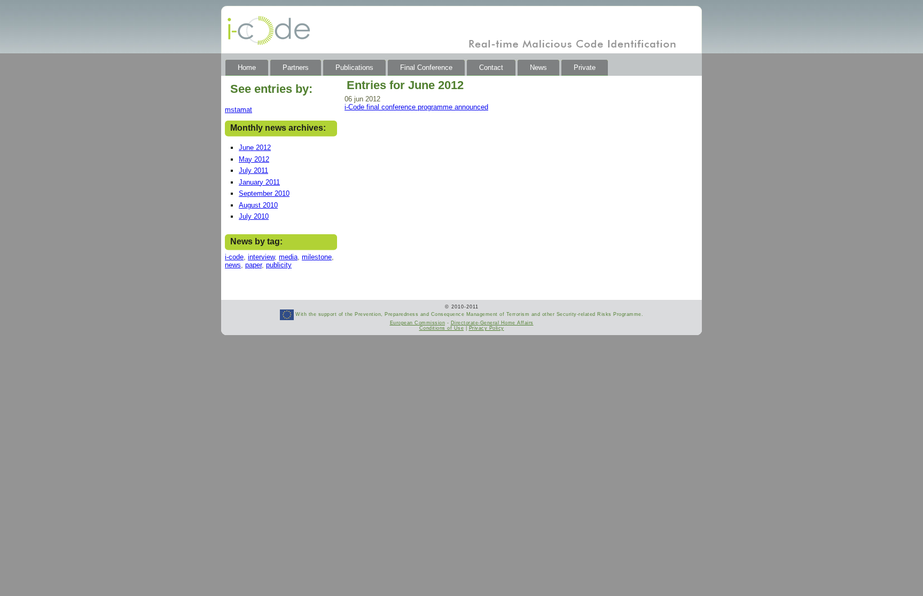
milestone (317, 257)
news (233, 265)
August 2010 (258, 205)
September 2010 (264, 193)
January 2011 (259, 182)
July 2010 (254, 216)
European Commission (417, 322)
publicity (279, 265)
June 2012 (255, 148)
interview (261, 257)
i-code (234, 257)
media (288, 257)
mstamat (238, 110)
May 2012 (254, 159)
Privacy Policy (486, 328)
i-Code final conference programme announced (416, 107)
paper (253, 265)
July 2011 (253, 170)
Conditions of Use (441, 328)
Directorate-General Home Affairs (492, 322)
